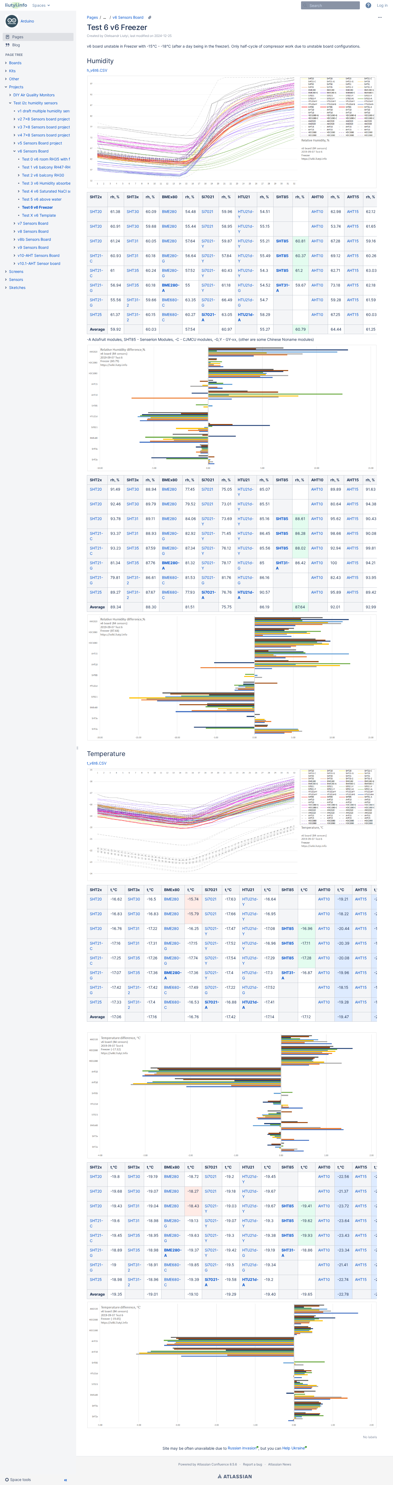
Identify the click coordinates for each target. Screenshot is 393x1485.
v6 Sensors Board (33, 151)
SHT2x (96, 196)
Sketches (17, 287)
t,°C (113, 889)
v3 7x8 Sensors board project (44, 127)
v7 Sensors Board (33, 223)
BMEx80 (170, 196)
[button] (368, 5)
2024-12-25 (163, 36)
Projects (16, 87)
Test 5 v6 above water (41, 199)
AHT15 (353, 196)
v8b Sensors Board (34, 239)
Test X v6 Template (39, 215)
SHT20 (96, 211)
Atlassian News (279, 1464)
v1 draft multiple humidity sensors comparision (58, 111)
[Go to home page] (16, 5)
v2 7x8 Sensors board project (44, 119)
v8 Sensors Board (33, 231)
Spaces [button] (38, 5)
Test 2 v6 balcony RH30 (43, 175)
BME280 (169, 211)
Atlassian (235, 1476)
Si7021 (208, 196)
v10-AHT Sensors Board (39, 255)
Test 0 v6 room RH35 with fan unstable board (62, 159)
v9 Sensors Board (33, 247)
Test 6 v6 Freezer (37, 207)
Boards (15, 62)
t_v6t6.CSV (96, 763)
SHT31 (132, 241)
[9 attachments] (150, 17)
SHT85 (282, 196)
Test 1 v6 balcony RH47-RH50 (48, 167)
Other (14, 79)
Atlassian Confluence (213, 1464)
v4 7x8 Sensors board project (44, 135)
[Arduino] (11, 21)
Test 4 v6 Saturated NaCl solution (51, 191)
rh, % (115, 196)
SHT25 (96, 314)
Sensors (16, 279)
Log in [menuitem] (382, 5)
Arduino (27, 21)
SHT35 (133, 270)
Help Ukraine (293, 1448)
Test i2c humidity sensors (35, 103)
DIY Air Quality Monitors (34, 95)
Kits (12, 70)
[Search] (305, 5)
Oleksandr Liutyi (116, 36)
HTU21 (244, 196)
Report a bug (252, 1464)
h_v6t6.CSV (97, 70)
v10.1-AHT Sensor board (39, 263)
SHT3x (133, 196)
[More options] (380, 17)
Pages (92, 17)
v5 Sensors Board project (40, 143)
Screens (16, 271)
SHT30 (133, 211)
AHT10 (317, 196)
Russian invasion (242, 1448)
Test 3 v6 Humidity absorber (47, 183)
